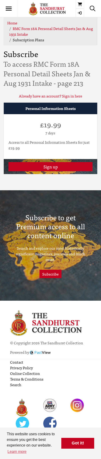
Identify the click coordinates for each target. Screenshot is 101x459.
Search (15, 384)
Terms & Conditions (26, 379)
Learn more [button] (17, 452)
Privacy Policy (21, 368)
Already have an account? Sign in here (50, 96)
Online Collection (25, 373)
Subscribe (50, 274)
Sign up (50, 166)
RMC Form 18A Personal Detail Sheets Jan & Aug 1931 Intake (51, 31)
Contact (16, 362)
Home (12, 23)
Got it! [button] (78, 443)
